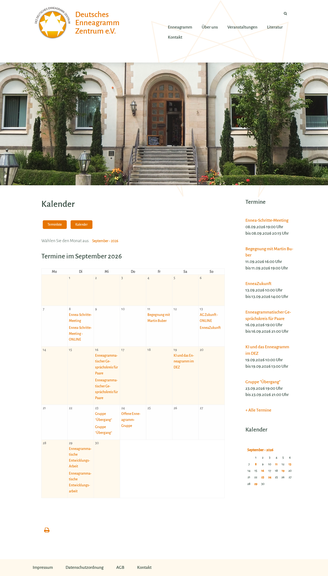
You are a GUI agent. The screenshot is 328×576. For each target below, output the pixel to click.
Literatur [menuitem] (275, 27)
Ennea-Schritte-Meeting (266, 220)
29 (255, 484)
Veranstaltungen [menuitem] (242, 27)
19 (283, 470)
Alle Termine (259, 410)
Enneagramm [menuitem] (180, 27)
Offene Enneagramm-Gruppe (130, 419)
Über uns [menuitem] (210, 27)
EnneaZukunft (210, 328)
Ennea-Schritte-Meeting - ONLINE (80, 333)
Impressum (43, 567)
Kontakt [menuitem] (175, 37)
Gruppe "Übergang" (262, 382)
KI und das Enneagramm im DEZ (184, 361)
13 (290, 464)
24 (269, 477)
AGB (120, 567)
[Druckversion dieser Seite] (46, 530)
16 (262, 470)
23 (262, 477)
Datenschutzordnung (84, 567)
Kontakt (144, 567)
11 (276, 464)
